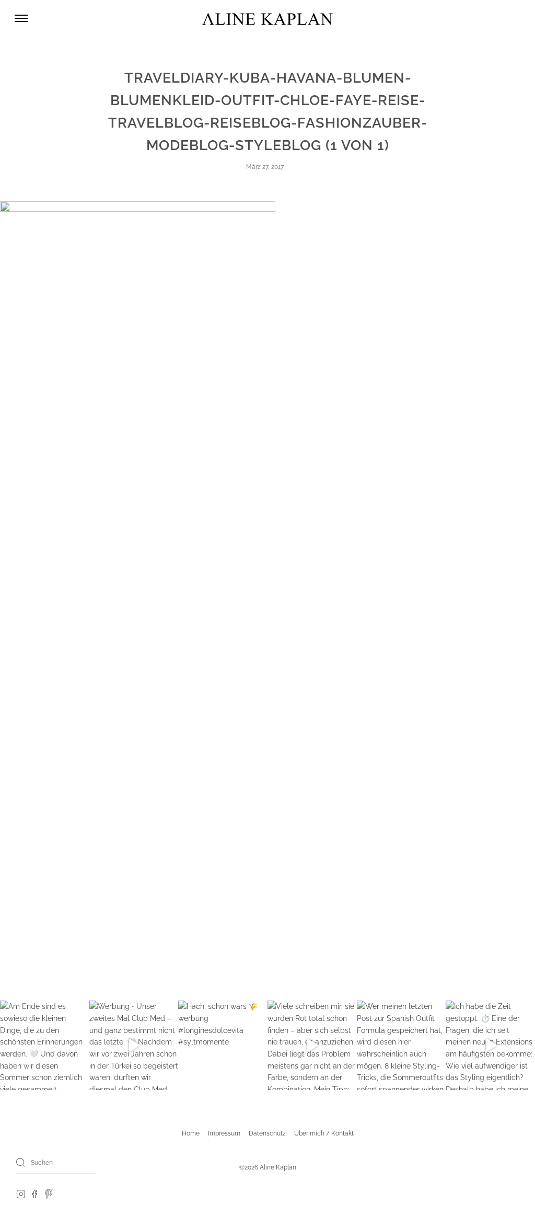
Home (191, 1133)
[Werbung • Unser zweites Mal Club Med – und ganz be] (134, 1045)
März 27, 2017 (265, 167)
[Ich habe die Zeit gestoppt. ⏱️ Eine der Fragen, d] (490, 1045)
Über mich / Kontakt (324, 1133)
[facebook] (34, 1193)
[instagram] (21, 1193)
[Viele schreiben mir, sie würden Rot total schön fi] (312, 1045)
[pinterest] (48, 1193)
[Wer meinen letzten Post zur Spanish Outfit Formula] (401, 1045)
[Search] (21, 1162)
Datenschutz (267, 1133)
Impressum (224, 1133)
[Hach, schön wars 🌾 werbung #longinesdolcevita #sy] (223, 1045)
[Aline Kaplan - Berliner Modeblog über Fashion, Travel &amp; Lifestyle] (267, 18)
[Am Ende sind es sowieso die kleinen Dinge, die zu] (44, 1045)
